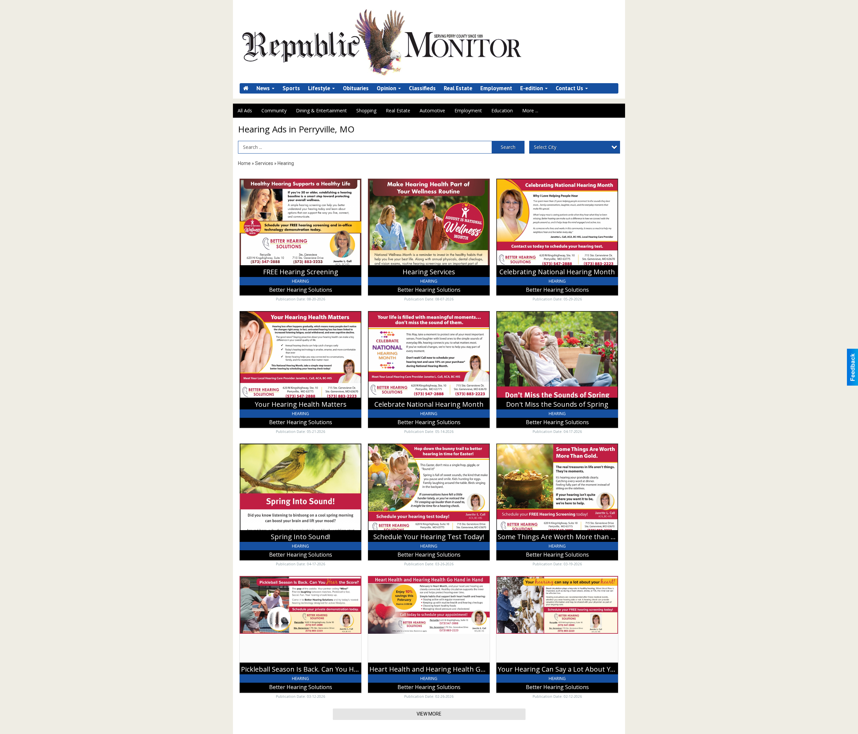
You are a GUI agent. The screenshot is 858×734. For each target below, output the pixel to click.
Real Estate (458, 88)
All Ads (245, 110)
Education (502, 110)
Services (264, 163)
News (263, 88)
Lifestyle (319, 88)
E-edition (532, 88)
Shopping (366, 110)
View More (429, 714)
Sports (291, 88)
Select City (545, 147)
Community (274, 110)
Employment (496, 88)
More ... (530, 110)
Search (508, 147)
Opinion (387, 88)
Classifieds (422, 88)
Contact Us (570, 88)
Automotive (432, 110)
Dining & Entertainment (321, 110)
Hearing (286, 163)
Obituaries (356, 88)
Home (244, 163)
